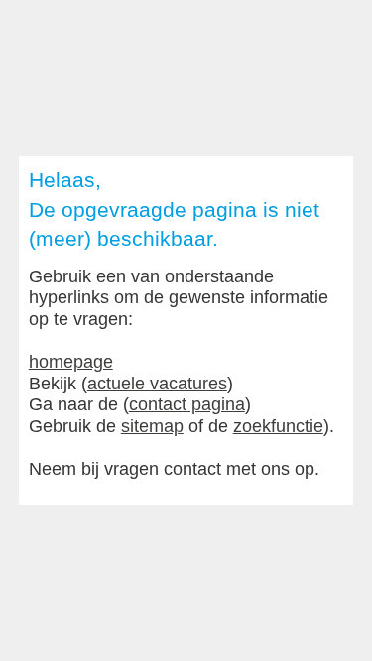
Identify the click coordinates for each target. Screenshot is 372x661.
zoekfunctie (278, 426)
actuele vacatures (157, 383)
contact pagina (187, 404)
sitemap (152, 426)
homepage (71, 362)
